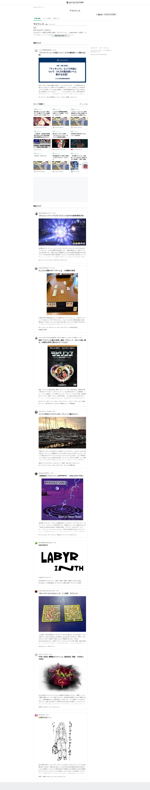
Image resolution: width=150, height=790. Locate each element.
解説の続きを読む (60, 35)
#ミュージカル (61, 97)
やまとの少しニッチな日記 (45, 411)
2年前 (53, 411)
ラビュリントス (62, 32)
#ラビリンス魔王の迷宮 (63, 583)
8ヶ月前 (54, 50)
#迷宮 (56, 580)
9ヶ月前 (54, 213)
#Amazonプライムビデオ (52, 403)
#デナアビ (56, 260)
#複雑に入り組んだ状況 (74, 580)
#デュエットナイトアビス (46, 260)
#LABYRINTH (42, 580)
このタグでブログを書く (110, 14)
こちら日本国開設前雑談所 (45, 50)
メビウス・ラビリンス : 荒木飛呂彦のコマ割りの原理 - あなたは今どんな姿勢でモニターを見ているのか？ (79, 113)
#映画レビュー (64, 403)
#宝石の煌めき (74, 327)
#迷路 (61, 580)
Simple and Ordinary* (44, 268)
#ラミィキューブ (43, 327)
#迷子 (40, 776)
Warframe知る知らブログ (45, 213)
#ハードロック (52, 534)
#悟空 (63, 463)
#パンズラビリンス (60, 776)
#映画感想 (72, 403)
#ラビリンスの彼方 (76, 583)
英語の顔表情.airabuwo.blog (45, 542)
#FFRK (40, 707)
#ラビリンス (73, 97)
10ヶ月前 (52, 268)
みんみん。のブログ (43, 654)
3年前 (54, 542)
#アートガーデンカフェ (45, 465)
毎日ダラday (42, 714)
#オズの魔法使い (51, 97)
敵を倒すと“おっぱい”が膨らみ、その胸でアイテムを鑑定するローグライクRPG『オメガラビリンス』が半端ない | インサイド (42, 113)
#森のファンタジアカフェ (46, 463)
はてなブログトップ (95, 51)
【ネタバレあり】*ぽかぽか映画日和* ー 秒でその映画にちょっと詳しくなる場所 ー (58, 337)
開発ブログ (109, 50)
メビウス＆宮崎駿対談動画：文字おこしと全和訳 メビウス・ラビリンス (60, 113)
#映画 (67, 97)
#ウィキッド (42, 97)
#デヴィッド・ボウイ (52, 401)
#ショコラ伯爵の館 (69, 465)
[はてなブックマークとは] (44, 104)
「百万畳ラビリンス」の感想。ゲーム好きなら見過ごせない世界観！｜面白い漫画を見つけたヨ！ (79, 157)
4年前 (57, 590)
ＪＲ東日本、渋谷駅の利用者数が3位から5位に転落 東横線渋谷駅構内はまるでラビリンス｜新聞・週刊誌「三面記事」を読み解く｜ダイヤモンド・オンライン (42, 135)
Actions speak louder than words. (47, 590)
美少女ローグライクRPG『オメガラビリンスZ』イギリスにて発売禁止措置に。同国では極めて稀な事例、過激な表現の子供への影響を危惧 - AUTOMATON (60, 135)
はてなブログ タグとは (96, 50)
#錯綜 (65, 580)
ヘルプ (103, 50)
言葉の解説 (37, 18)
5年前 (50, 654)
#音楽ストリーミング (63, 534)
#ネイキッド (57, 463)
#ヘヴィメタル (43, 534)
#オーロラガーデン (58, 465)
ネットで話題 (47, 18)
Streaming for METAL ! (44, 473)
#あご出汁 (69, 463)
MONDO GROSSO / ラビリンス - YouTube (78, 134)
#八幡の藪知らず (51, 583)
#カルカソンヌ (43, 646)
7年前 (47, 714)
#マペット (41, 403)
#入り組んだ (42, 583)
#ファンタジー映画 (79, 401)
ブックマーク (38, 109)
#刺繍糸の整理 (43, 329)
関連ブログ (56, 18)
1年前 (80, 337)
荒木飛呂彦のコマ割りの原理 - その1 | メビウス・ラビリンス (60, 157)
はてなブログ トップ (40, 7)
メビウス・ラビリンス (40, 155)
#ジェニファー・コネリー (66, 401)
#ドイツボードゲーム (63, 327)
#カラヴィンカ (47, 707)
